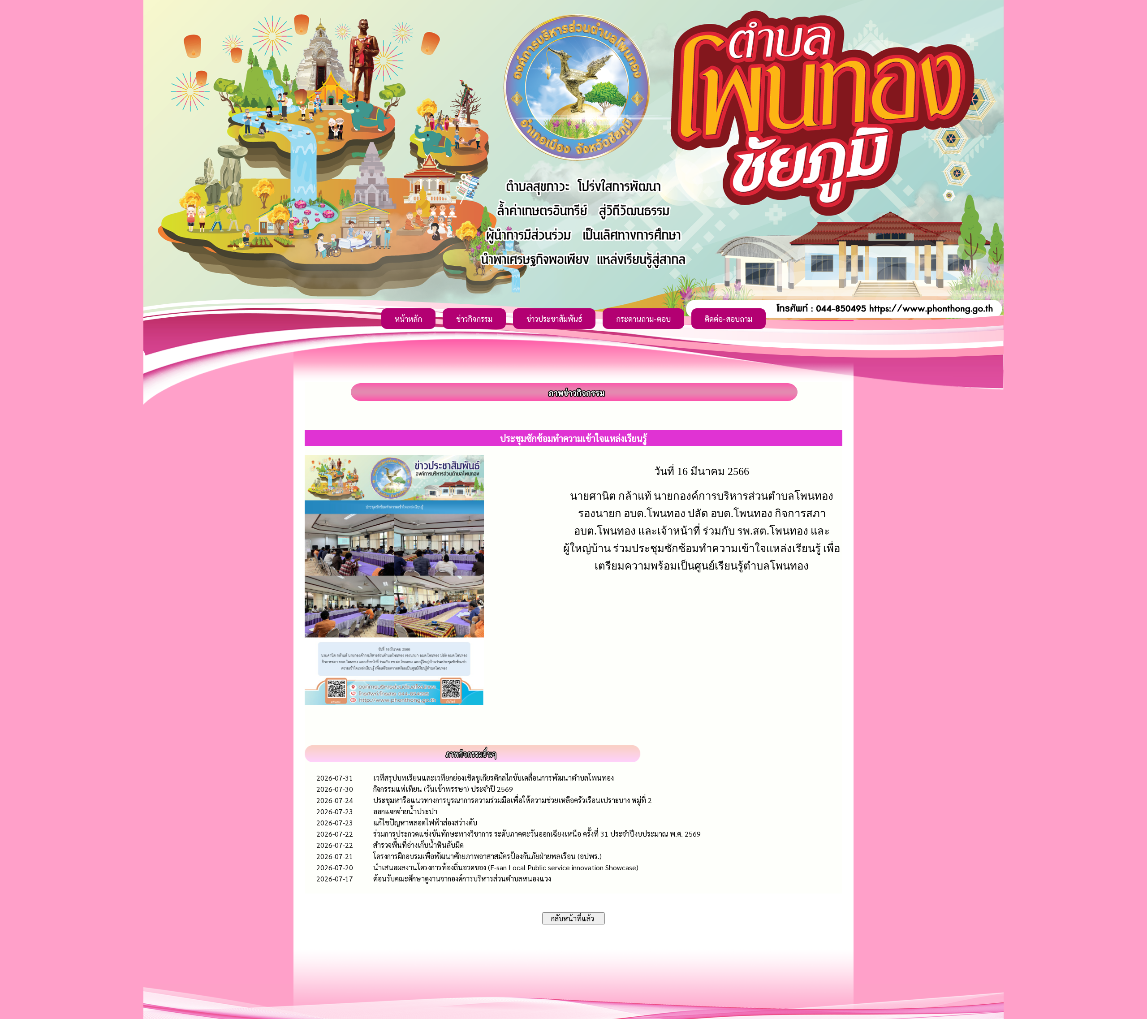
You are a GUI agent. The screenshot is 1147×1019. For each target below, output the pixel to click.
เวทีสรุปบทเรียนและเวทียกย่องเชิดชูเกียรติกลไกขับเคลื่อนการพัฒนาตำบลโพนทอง (493, 777)
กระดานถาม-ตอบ (643, 319)
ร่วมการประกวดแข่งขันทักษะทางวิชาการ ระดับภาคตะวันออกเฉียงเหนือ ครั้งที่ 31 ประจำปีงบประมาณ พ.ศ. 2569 (537, 833)
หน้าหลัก (408, 319)
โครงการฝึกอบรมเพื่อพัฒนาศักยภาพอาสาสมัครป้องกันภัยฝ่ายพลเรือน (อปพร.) (487, 856)
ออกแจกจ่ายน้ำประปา (405, 811)
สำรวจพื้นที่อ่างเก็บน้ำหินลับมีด (418, 845)
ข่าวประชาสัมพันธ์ (554, 319)
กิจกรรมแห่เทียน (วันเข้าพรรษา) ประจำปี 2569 (443, 789)
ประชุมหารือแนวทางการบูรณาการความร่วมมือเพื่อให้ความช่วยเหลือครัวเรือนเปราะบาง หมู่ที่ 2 (512, 800)
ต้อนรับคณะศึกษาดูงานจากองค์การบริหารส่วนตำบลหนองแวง (462, 878)
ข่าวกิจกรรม (474, 319)
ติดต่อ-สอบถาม (728, 319)
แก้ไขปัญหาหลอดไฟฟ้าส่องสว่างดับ (425, 822)
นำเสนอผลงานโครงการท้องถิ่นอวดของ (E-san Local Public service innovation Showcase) (505, 867)
